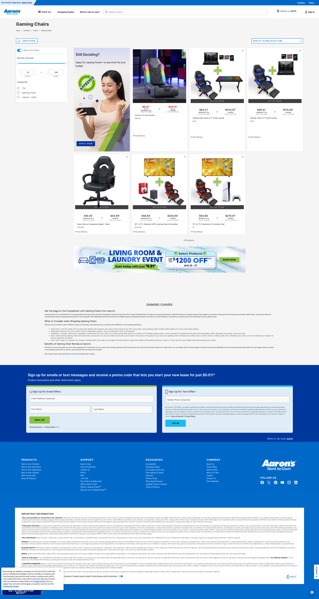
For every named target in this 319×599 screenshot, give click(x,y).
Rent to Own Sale (28, 475)
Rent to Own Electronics (31, 467)
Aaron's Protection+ (88, 467)
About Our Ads (213, 473)
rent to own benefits (78, 354)
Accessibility (151, 464)
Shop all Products (28, 478)
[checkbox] (35, 88)
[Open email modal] (22, 591)
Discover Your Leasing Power (93, 490)
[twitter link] (269, 482)
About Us (210, 464)
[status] (121, 377)
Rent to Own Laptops (30, 473)
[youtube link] (282, 482)
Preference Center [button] (11, 586)
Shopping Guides (66, 12)
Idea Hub (149, 475)
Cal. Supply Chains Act (155, 470)
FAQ (82, 475)
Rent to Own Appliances (31, 470)
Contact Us (85, 470)
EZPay (83, 473)
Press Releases (213, 481)
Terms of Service (35, 427)
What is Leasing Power (90, 487)
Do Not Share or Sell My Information (104, 576)
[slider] (17, 63)
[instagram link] (289, 482)
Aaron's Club (85, 464)
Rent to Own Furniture (30, 464)
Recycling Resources (154, 481)
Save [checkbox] (184, 50)
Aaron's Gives (212, 470)
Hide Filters (29, 41)
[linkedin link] (296, 482)
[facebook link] (262, 482)
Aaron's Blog (212, 467)
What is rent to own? (90, 12)
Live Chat (84, 478)
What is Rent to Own (88, 484)
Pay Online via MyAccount (91, 481)
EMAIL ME (40, 420)
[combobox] (185, 12)
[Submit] (106, 12)
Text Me (175, 423)
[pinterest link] (276, 482)
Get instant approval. (16, 2)
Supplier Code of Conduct (156, 484)
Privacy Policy (50, 427)
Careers (301, 3)
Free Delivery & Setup (154, 473)
